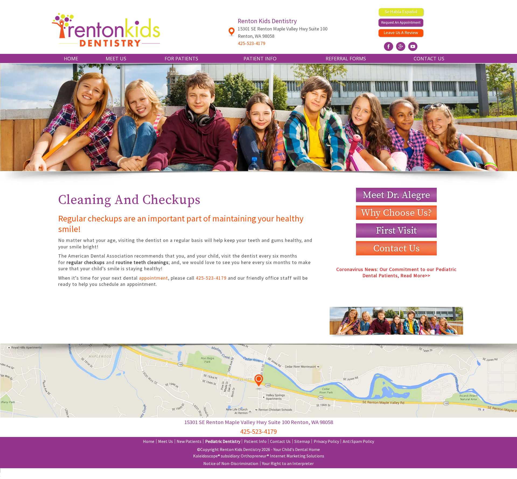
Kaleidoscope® (206, 456)
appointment (153, 278)
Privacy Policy (326, 441)
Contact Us (429, 58)
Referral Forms (346, 58)
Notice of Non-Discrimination (230, 463)
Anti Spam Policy (358, 441)
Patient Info (255, 441)
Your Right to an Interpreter (288, 463)
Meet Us (165, 441)
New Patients (189, 441)
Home (71, 58)
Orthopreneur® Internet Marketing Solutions (282, 456)
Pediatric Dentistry (222, 441)
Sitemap (302, 441)
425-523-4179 (211, 278)
